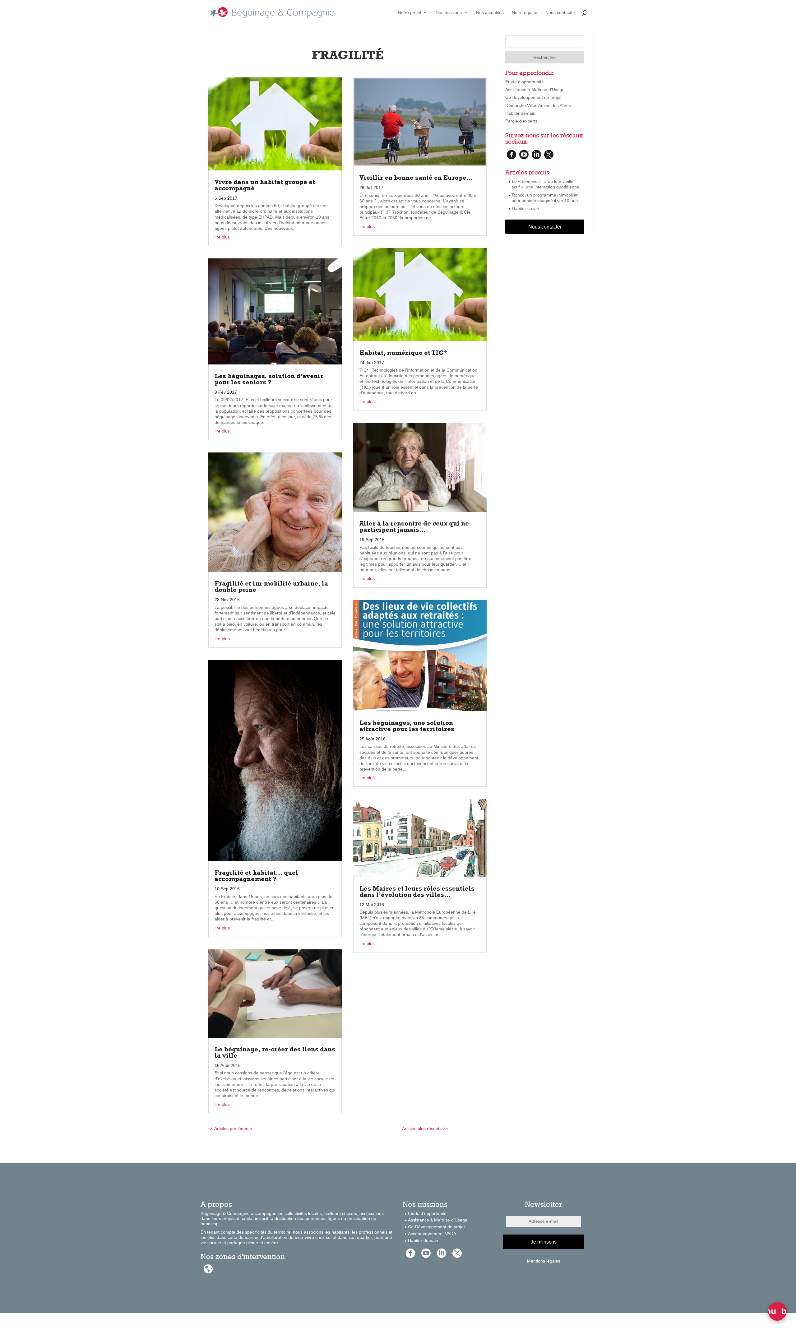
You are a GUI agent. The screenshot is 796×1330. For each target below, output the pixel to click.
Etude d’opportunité (427, 1213)
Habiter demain (520, 113)
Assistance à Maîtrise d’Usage (437, 1219)
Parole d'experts (521, 120)
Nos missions (449, 12)
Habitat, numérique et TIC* (403, 353)
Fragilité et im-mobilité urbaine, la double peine (271, 587)
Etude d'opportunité (524, 81)
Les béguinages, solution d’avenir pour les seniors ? (269, 380)
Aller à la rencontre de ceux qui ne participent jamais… (414, 527)
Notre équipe (524, 12)
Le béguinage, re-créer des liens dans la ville (275, 1053)
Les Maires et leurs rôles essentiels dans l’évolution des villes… (416, 892)
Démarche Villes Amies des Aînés (538, 105)
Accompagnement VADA (432, 1233)
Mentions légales (543, 1260)
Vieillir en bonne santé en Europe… (416, 178)
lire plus (222, 236)
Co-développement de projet (533, 97)
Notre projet (409, 12)
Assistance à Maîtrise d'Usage (535, 89)
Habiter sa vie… (527, 208)
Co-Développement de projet (436, 1226)
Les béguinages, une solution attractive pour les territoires (406, 727)
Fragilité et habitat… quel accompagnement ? (256, 876)
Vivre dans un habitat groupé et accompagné (265, 186)
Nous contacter (560, 12)
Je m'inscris (544, 1241)
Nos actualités (490, 12)
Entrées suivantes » (467, 1128)
